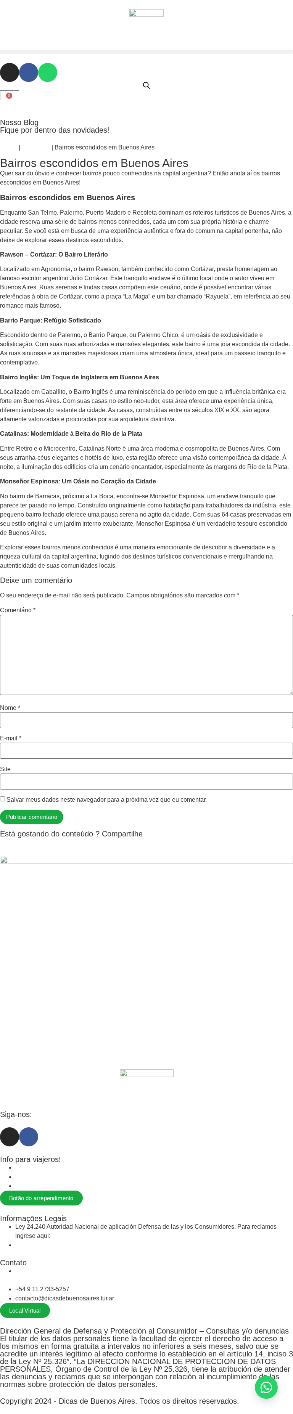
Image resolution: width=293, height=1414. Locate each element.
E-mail (10, 738)
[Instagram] (9, 72)
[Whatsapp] (47, 72)
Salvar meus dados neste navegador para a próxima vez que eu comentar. (106, 800)
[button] (146, 52)
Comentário (17, 610)
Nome (10, 708)
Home (8, 147)
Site (5, 769)
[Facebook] (28, 72)
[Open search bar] (146, 85)
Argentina (36, 147)
